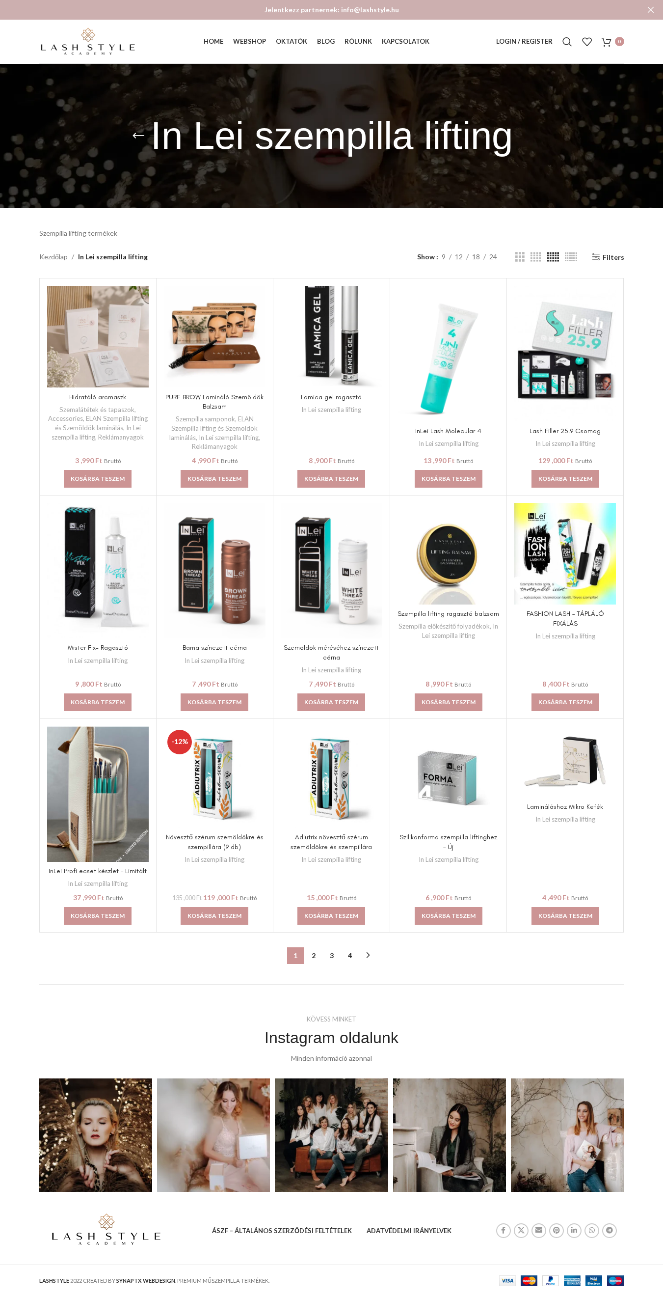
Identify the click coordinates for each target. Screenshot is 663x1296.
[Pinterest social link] (556, 1230)
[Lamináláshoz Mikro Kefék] (565, 762)
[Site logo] (88, 40)
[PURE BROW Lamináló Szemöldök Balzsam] (214, 336)
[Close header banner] (650, 10)
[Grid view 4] (535, 257)
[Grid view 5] (553, 257)
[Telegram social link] (609, 1230)
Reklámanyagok (121, 437)
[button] (98, 479)
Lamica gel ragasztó (331, 397)
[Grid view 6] (571, 257)
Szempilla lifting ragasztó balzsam (448, 613)
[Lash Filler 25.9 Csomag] (565, 353)
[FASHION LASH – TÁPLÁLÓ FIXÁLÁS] (565, 554)
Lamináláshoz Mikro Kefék (565, 806)
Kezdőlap (53, 256)
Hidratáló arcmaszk (97, 397)
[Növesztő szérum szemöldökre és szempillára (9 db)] (214, 777)
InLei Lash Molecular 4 (448, 431)
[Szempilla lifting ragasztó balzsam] (448, 554)
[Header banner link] (331, 10)
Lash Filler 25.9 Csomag (565, 431)
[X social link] (521, 1230)
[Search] (567, 42)
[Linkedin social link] (574, 1230)
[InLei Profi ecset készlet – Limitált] (98, 794)
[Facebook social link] (503, 1230)
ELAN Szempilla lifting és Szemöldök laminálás (213, 428)
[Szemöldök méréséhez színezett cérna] (331, 570)
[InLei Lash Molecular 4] (448, 353)
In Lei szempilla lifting (229, 437)
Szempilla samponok (205, 419)
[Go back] (138, 136)
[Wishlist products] (587, 42)
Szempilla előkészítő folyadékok (444, 626)
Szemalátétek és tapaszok (96, 410)
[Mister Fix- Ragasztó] (98, 570)
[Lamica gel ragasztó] (331, 336)
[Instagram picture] (95, 1134)
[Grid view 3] (520, 257)
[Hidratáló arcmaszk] (98, 336)
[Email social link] (538, 1230)
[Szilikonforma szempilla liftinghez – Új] (448, 777)
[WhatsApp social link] (591, 1230)
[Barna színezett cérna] (214, 570)
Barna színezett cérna (215, 647)
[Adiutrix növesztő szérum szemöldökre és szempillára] (331, 777)
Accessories (65, 418)
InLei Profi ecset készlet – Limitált (98, 871)
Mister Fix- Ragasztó (98, 647)
